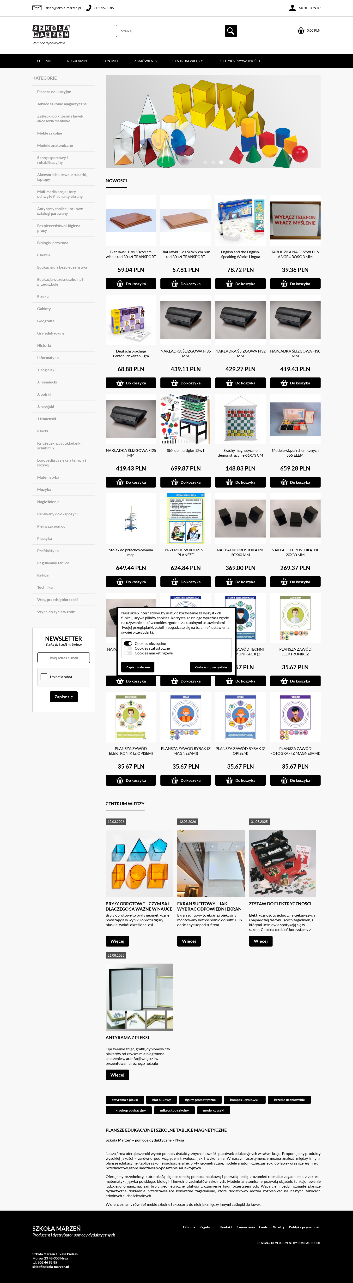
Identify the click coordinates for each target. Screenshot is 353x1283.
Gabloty (44, 308)
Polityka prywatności (239, 61)
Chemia (43, 255)
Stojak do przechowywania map (131, 552)
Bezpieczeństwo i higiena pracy (58, 228)
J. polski (44, 394)
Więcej (117, 941)
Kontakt (111, 61)
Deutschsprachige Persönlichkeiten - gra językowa (131, 356)
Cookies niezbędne (150, 643)
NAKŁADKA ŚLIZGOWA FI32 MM (240, 353)
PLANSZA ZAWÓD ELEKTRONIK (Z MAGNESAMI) (295, 654)
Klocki (42, 431)
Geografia (45, 320)
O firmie (44, 61)
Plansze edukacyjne (54, 91)
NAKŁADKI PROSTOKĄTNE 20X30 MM (295, 552)
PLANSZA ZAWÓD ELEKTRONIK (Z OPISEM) (131, 750)
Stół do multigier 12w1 (185, 450)
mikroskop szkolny (174, 1110)
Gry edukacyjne (51, 333)
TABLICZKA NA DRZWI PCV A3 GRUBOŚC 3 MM (295, 254)
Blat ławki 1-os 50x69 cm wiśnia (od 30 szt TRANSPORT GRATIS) (131, 256)
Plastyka (44, 538)
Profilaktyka (48, 550)
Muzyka (44, 489)
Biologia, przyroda (52, 242)
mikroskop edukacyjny (129, 1110)
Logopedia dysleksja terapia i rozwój (61, 462)
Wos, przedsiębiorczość (57, 599)
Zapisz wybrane (138, 667)
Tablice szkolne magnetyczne (62, 103)
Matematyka (48, 477)
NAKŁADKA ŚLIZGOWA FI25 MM (131, 452)
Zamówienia (145, 61)
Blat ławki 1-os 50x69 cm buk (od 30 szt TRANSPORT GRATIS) (186, 256)
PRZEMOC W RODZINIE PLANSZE (186, 552)
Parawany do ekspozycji (58, 514)
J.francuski (46, 418)
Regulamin (77, 61)
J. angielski (46, 369)
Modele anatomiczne (55, 145)
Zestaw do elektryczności (280, 903)
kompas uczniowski (245, 1100)
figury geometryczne (200, 1100)
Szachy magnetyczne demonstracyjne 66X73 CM (240, 452)
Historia (44, 345)
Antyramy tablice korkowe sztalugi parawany (60, 211)
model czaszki (213, 1110)
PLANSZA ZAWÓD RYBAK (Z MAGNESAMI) (186, 750)
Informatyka (48, 357)
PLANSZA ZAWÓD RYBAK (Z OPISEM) (240, 750)
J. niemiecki (47, 382)
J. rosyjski (45, 406)
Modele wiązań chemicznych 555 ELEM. (295, 452)
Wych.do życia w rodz (56, 611)
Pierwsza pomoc (51, 526)
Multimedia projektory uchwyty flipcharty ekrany (60, 194)
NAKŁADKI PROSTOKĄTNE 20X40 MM (240, 552)
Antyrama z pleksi (127, 1037)
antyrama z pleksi (125, 1100)
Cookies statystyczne (152, 648)
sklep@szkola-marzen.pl (63, 8)
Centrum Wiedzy (187, 61)
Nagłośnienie (48, 501)
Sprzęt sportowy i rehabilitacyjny (52, 160)
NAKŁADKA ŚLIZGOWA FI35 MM (186, 353)
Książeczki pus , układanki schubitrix (59, 445)
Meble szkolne (49, 133)
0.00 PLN (314, 30)
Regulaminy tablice (53, 562)
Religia (43, 575)
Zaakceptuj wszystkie (211, 667)
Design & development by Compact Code (289, 1243)
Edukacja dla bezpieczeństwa (62, 267)
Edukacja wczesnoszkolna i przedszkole (60, 281)
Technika (45, 587)
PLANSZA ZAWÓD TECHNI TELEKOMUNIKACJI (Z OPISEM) (240, 654)
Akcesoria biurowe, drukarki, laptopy (62, 177)
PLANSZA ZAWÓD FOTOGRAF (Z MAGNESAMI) (295, 750)
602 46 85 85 (104, 8)
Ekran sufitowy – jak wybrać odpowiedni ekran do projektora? (209, 909)
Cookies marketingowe (154, 653)
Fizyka (43, 296)
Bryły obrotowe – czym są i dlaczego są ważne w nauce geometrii (139, 909)
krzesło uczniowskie (289, 1100)
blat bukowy (161, 1100)
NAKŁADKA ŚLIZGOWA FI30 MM (295, 353)
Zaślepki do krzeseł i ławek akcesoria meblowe (60, 118)
